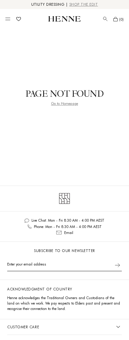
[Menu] (7, 19)
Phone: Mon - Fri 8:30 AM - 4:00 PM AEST (68, 226)
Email (68, 232)
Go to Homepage (64, 103)
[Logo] (64, 19)
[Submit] (117, 265)
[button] (118, 19)
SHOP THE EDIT (83, 4)
